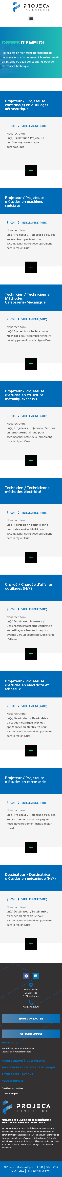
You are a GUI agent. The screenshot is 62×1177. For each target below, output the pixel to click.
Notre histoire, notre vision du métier (18, 1048)
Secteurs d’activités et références (16, 1052)
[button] (31, 18)
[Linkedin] (36, 976)
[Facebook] (26, 976)
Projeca (7, 1042)
